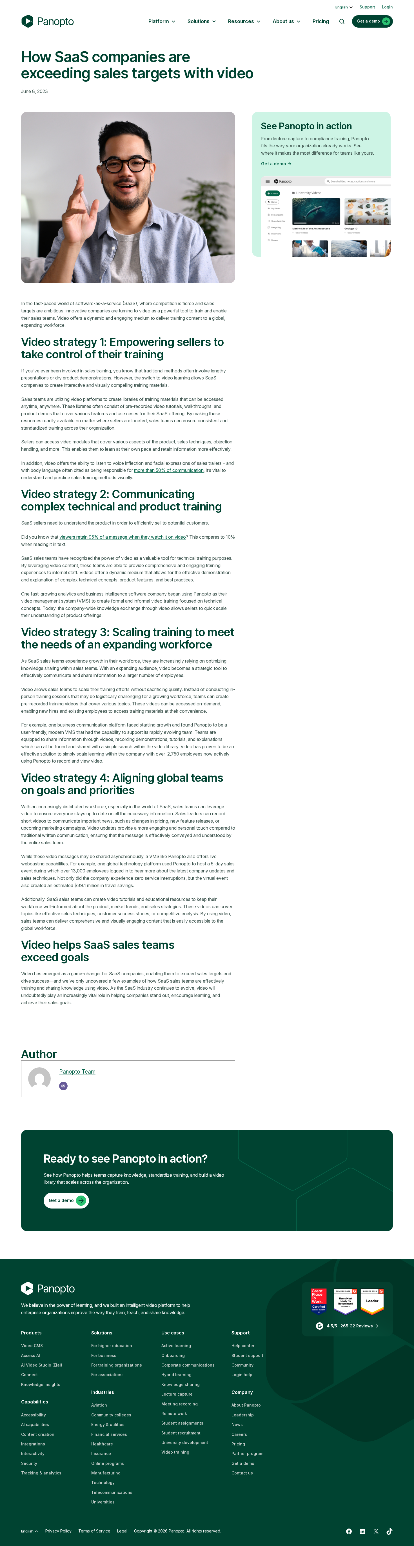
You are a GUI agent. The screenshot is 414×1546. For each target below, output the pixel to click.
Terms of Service (94, 1531)
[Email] (63, 1086)
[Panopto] (47, 21)
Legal (122, 1531)
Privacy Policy (58, 1531)
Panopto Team (77, 1071)
